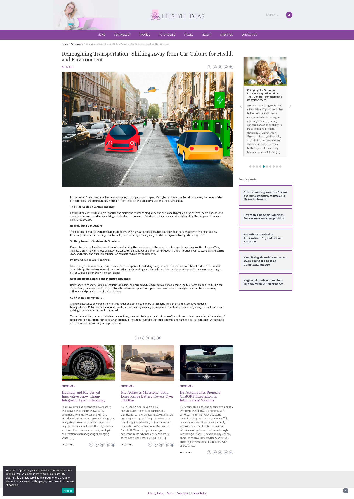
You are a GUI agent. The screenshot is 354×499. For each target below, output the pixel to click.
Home (101, 34)
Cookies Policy (52, 473)
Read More (68, 444)
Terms (170, 493)
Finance (144, 34)
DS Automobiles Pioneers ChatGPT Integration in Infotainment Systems (200, 396)
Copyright (182, 493)
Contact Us (249, 34)
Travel (188, 34)
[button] (250, 166)
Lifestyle (226, 34)
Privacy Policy (156, 493)
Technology (122, 34)
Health (206, 34)
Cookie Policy (198, 493)
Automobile (167, 34)
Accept (68, 490)
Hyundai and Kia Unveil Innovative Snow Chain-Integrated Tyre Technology (83, 396)
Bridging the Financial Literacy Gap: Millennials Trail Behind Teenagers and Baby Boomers (264, 95)
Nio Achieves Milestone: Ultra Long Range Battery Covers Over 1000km (147, 396)
